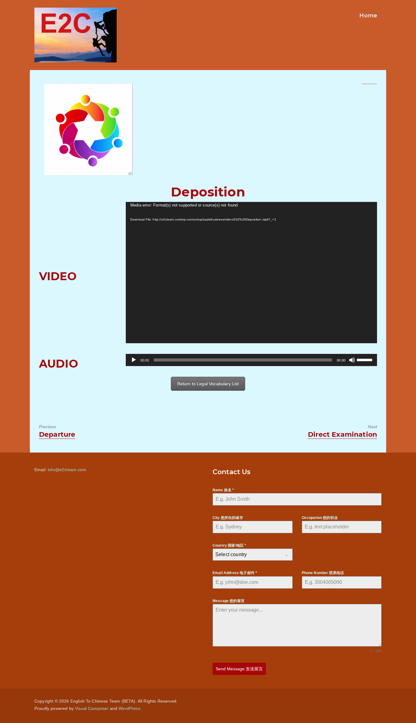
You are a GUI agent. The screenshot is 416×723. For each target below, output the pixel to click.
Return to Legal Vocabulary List (208, 383)
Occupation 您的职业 (320, 518)
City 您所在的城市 (228, 518)
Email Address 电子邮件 (235, 573)
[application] (251, 272)
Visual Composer (91, 708)
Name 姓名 (223, 490)
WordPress (129, 708)
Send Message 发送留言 (239, 668)
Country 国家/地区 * (229, 545)
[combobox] (253, 554)
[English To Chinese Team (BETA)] (88, 129)
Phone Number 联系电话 (323, 573)
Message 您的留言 (229, 601)
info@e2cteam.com (67, 469)
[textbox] (247, 554)
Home (368, 15)
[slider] (365, 359)
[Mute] (352, 360)
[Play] (134, 360)
